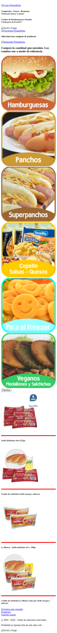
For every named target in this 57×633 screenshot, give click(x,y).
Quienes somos (8, 614)
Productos (6, 612)
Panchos (6, 390)
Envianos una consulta (12, 609)
